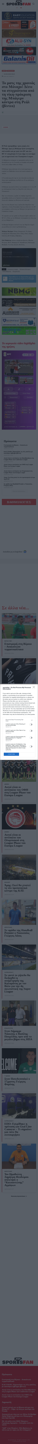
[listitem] (19, 720)
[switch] (30, 724)
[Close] (34, 687)
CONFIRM (11, 754)
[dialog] (19, 722)
